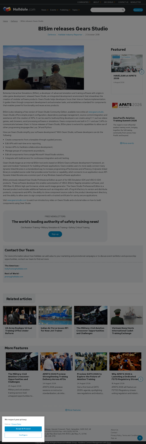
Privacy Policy (16, 424)
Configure (23, 435)
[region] (23, 429)
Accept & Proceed (23, 429)
